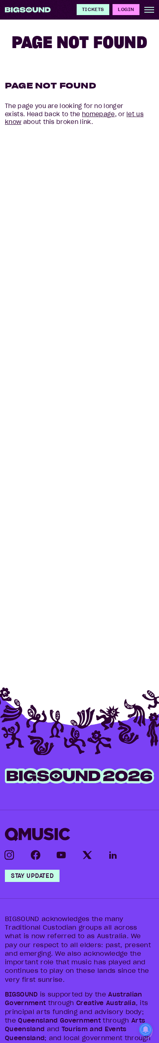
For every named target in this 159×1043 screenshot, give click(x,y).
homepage (98, 114)
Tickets (93, 9)
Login (126, 9)
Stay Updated (32, 875)
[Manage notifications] (145, 1030)
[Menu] (149, 9)
